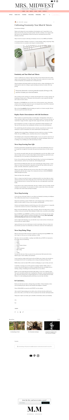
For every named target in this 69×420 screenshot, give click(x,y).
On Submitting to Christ (15, 332)
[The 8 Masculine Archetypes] (34, 325)
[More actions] (53, 22)
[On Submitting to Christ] (17, 325)
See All (59, 319)
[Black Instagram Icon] (57, 1)
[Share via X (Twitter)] (17, 312)
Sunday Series (17, 14)
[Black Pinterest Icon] (54, 1)
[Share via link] (23, 312)
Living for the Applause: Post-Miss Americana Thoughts (51, 332)
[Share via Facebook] (15, 312)
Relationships (38, 14)
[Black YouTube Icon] (52, 1)
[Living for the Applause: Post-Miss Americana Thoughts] (52, 325)
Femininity (24, 14)
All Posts (10, 14)
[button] (49, 14)
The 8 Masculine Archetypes (33, 332)
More (44, 14)
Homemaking (31, 14)
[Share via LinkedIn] (20, 312)
